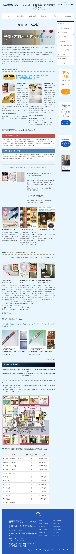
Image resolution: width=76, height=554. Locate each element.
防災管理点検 (20, 16)
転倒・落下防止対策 (66, 50)
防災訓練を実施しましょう (67, 45)
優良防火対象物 (65, 28)
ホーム (7, 16)
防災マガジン (63, 58)
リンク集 (62, 63)
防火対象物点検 (33, 16)
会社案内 (43, 16)
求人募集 (62, 54)
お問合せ (55, 16)
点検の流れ (68, 16)
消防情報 (62, 41)
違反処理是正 (63, 32)
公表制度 (63, 36)
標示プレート (63, 23)
